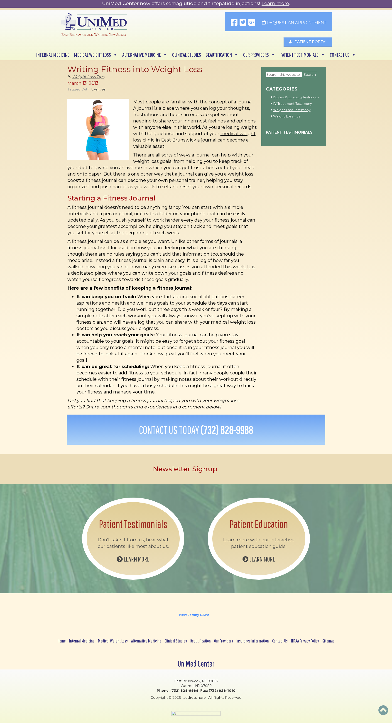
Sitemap (328, 640)
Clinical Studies (186, 54)
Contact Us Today (196, 429)
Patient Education (259, 524)
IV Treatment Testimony (292, 104)
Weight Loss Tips (88, 76)
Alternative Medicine (141, 54)
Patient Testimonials (299, 54)
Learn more (275, 3)
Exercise (98, 89)
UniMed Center (196, 663)
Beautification (219, 54)
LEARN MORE (136, 559)
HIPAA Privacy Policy (305, 640)
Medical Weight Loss (92, 54)
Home (62, 640)
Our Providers (256, 54)
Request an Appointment (296, 22)
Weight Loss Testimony (292, 110)
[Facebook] (234, 22)
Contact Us (339, 54)
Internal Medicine (52, 54)
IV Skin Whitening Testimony (296, 97)
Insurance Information (252, 640)
